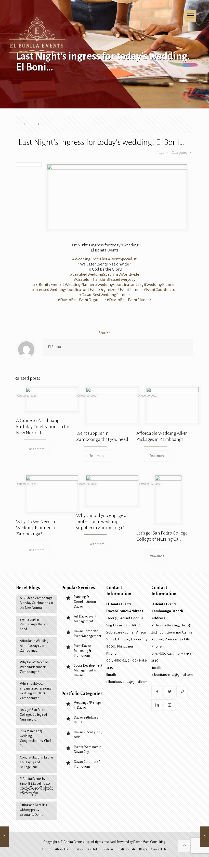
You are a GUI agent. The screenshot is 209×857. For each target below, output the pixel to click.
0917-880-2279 (117, 660)
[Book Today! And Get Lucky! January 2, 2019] (204, 836)
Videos (108, 849)
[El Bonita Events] (37, 37)
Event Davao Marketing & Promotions (82, 650)
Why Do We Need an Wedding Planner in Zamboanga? (36, 527)
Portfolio (93, 849)
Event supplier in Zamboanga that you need (34, 624)
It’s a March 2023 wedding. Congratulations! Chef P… (35, 738)
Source (105, 333)
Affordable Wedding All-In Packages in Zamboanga (34, 645)
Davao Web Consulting (149, 842)
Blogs (143, 849)
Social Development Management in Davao (88, 670)
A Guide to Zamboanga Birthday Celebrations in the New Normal (43, 426)
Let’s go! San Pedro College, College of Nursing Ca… (33, 714)
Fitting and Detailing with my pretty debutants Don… (33, 810)
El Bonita (54, 347)
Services (78, 849)
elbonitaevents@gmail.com (127, 682)
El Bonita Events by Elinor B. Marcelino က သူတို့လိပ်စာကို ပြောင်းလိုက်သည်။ (36, 786)
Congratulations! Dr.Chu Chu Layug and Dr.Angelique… (36, 762)
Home (46, 849)
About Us (61, 849)
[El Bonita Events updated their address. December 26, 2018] (4, 836)
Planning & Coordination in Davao (85, 601)
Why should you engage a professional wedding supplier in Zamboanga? (101, 521)
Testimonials (126, 849)
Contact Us (158, 849)
